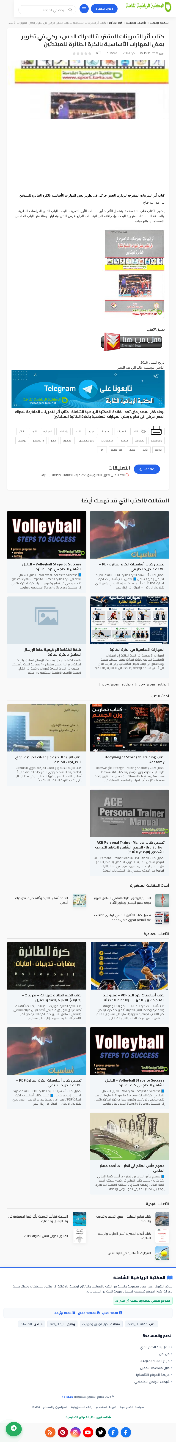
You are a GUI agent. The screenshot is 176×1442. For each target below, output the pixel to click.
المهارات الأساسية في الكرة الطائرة (137, 649)
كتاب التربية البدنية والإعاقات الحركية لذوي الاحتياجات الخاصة (48, 759)
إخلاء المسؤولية (81, 1407)
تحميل (132, 449)
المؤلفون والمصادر (55, 1407)
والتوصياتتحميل (86, 440)
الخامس (124, 440)
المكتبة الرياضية (159, 22)
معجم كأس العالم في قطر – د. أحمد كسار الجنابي (132, 1168)
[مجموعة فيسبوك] (113, 1432)
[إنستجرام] (75, 1432)
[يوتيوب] (88, 1432)
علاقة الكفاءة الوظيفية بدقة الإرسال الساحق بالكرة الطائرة (53, 652)
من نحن (164, 1353)
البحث (78, 431)
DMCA (36, 1407)
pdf (102, 449)
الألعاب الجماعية (135, 22)
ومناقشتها (156, 440)
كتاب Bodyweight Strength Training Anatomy (135, 759)
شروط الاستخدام (106, 1407)
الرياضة (158, 449)
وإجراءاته (63, 431)
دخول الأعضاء (104, 8)
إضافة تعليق (146, 469)
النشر (53, 440)
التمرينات (121, 431)
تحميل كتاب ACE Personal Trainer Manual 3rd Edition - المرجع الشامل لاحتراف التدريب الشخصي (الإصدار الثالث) (130, 847)
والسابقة (139, 440)
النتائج (22, 431)
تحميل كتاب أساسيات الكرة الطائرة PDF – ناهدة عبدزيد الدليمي (132, 566)
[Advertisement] (88, 156)
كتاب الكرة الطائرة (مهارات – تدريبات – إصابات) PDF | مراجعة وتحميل (52, 997)
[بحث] (70, 9)
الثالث (145, 449)
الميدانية (48, 431)
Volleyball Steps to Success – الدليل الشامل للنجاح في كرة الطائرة (52, 566)
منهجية (91, 431)
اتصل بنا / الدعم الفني (154, 1347)
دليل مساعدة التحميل (155, 1367)
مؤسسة (22, 440)
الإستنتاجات (107, 440)
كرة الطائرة (116, 22)
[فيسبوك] (126, 1432)
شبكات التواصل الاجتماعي (152, 1381)
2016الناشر (38, 440)
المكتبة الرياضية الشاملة (91, 411)
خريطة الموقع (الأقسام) (153, 1374)
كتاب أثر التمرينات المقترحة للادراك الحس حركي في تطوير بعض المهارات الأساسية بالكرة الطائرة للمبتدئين (90, 414)
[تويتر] (101, 1432)
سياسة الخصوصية (131, 1407)
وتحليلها (106, 431)
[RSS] (50, 1432)
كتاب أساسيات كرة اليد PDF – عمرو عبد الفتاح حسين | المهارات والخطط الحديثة (134, 997)
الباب (135, 431)
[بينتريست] (63, 1432)
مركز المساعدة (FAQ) (155, 1360)
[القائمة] (84, 8)
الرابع (34, 431)
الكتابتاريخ (67, 440)
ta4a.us (67, 1396)
